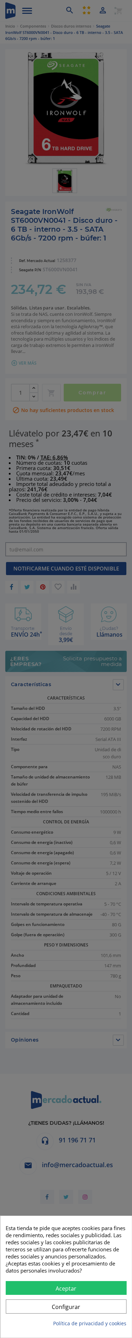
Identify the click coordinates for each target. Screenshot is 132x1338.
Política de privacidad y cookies (89, 1323)
